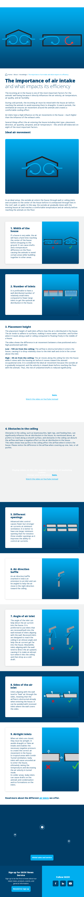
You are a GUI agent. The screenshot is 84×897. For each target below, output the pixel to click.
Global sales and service (42, 857)
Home (10, 75)
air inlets (44, 798)
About (16, 75)
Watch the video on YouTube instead (42, 399)
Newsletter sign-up (21, 889)
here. (54, 395)
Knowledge (23, 75)
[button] (68, 841)
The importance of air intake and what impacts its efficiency (48, 75)
